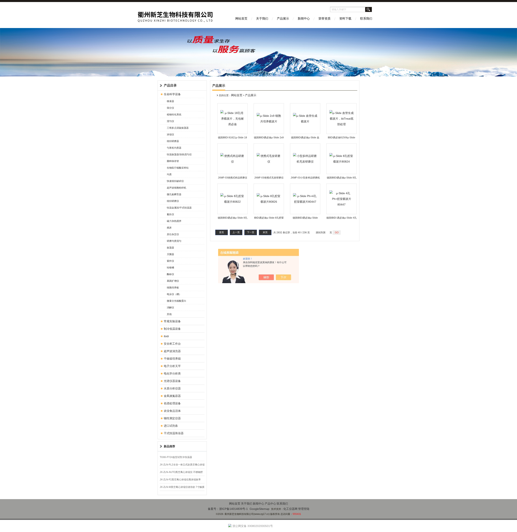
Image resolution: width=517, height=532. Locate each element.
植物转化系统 (174, 114)
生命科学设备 (172, 94)
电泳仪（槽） (174, 294)
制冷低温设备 (172, 328)
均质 (169, 174)
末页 (265, 232)
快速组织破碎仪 (175, 181)
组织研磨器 (173, 141)
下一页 (250, 232)
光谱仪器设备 (172, 381)
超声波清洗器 (172, 351)
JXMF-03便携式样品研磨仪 (232, 177)
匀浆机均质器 (174, 147)
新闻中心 (304, 18)
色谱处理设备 (172, 403)
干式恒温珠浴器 (174, 433)
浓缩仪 (170, 134)
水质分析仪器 (172, 388)
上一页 (236, 232)
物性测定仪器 (172, 418)
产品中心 (270, 503)
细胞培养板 (173, 287)
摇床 (169, 227)
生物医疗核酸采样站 (178, 167)
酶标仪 (170, 274)
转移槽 (170, 267)
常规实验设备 (172, 321)
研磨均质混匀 (174, 241)
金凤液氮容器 (172, 395)
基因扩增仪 (173, 281)
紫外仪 (170, 261)
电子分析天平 (172, 366)
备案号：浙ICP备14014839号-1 (228, 508)
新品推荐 (169, 446)
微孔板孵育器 (174, 194)
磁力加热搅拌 (174, 221)
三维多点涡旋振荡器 (178, 127)
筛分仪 (170, 107)
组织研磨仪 (173, 201)
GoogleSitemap (259, 508)
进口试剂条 (171, 425)
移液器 (170, 101)
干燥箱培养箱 (172, 358)
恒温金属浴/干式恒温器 (179, 207)
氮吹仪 (170, 214)
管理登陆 (303, 508)
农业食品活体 (172, 410)
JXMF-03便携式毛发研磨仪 (269, 177)
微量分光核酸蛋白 (176, 300)
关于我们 (262, 18)
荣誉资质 (324, 18)
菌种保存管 (173, 161)
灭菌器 (170, 254)
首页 (221, 232)
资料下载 (345, 18)
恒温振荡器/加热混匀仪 (179, 154)
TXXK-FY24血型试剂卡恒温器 (176, 457)
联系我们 (366, 18)
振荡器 (170, 247)
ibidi (166, 336)
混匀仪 (170, 121)
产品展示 (283, 18)
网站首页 (241, 18)
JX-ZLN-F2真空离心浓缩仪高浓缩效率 (180, 479)
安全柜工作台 (172, 343)
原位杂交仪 (173, 234)
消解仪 (170, 307)
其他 (169, 314)
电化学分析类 (172, 373)
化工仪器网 (290, 508)
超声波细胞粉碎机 (176, 187)
